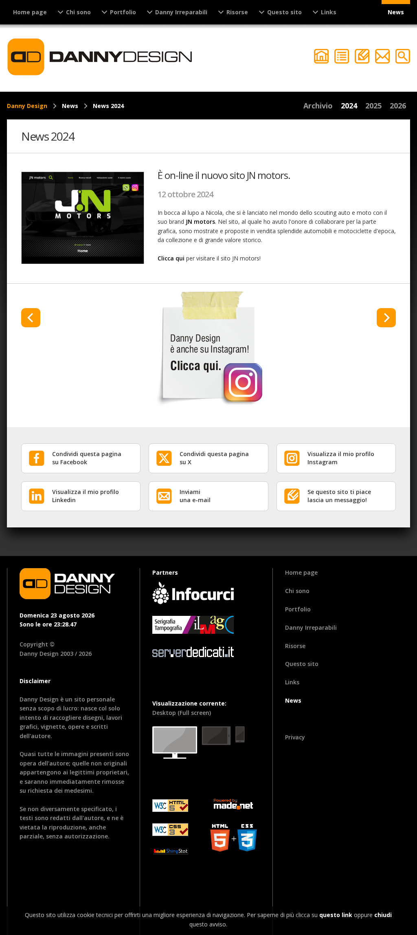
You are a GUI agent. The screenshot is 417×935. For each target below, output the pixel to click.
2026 (398, 105)
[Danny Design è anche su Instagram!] (208, 348)
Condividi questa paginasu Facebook (86, 458)
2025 (373, 105)
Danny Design (27, 106)
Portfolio (298, 609)
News (396, 12)
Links (292, 682)
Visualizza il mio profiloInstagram (340, 458)
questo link (335, 915)
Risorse (295, 646)
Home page (30, 12)
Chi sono (297, 591)
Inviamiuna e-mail (195, 496)
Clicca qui (171, 258)
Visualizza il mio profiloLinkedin (85, 496)
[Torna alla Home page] (100, 57)
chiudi (383, 915)
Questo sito (301, 664)
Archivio (318, 105)
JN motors (200, 221)
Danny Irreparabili (311, 627)
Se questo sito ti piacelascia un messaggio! (339, 496)
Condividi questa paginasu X (214, 458)
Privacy (295, 737)
